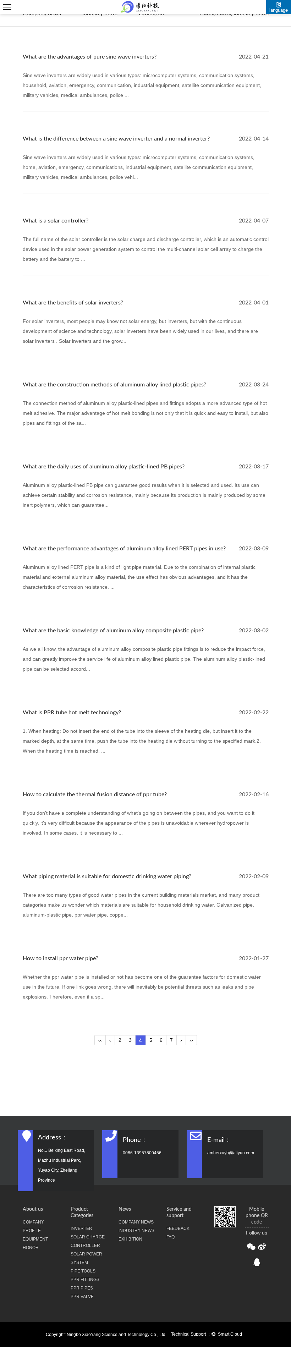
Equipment (35, 1239)
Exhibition (130, 1239)
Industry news (136, 1230)
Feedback (178, 1228)
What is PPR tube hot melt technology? (72, 712)
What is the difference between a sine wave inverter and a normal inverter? (116, 139)
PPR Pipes (82, 1288)
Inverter (81, 1228)
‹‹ (100, 1040)
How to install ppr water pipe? (60, 958)
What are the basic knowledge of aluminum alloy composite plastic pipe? (113, 630)
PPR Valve (82, 1296)
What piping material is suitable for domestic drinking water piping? (107, 876)
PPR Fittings (85, 1279)
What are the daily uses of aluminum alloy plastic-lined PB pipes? (104, 466)
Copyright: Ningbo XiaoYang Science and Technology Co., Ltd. (106, 1334)
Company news (136, 1222)
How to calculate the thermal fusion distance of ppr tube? (95, 794)
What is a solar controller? (55, 221)
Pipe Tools (83, 1271)
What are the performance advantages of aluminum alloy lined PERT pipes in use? (124, 548)
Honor (31, 1247)
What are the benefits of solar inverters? (73, 303)
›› (191, 1040)
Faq (170, 1237)
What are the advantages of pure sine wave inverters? (90, 57)
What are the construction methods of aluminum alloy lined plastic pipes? (114, 384)
